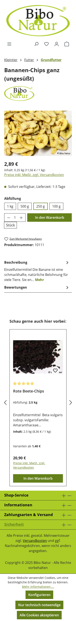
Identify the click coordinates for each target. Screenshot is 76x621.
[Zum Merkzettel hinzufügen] (55, 370)
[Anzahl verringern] (8, 217)
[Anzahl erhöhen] (21, 217)
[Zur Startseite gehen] (38, 20)
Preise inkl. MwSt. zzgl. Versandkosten (34, 174)
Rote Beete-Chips (28, 391)
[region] (38, 133)
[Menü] (9, 44)
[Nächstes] (71, 402)
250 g (40, 206)
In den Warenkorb (49, 217)
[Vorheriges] (5, 402)
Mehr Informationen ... (38, 587)
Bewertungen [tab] (15, 287)
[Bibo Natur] (38, 93)
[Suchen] (36, 44)
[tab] (37, 270)
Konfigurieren (39, 594)
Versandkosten (35, 540)
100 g (56, 206)
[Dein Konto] (57, 44)
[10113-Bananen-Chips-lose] (38, 133)
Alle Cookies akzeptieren (39, 615)
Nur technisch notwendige (39, 605)
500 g (24, 206)
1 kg (10, 206)
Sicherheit (14, 524)
